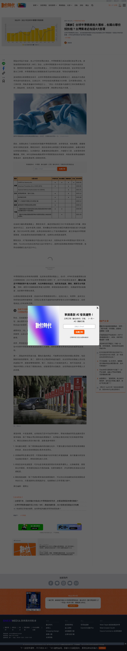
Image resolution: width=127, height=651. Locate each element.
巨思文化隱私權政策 (82, 337)
